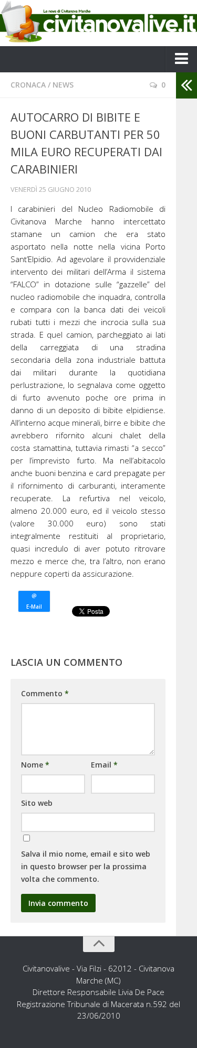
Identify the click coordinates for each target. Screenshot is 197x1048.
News (63, 85)
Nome (35, 765)
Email (104, 765)
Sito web (37, 803)
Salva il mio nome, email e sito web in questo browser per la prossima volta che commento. (85, 866)
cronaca (28, 85)
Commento (45, 693)
